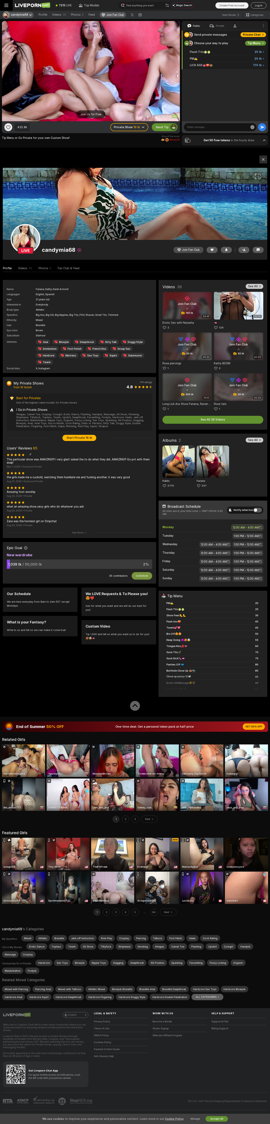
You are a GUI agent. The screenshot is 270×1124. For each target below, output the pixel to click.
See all (253, 286)
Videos (59, 14)
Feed (91, 14)
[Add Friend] (243, 250)
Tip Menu (254, 43)
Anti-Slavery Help (104, 1056)
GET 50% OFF (253, 726)
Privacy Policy (102, 1021)
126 (221, 327)
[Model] (263, 159)
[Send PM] (258, 250)
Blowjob (64, 342)
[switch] (257, 510)
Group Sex (123, 348)
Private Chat (252, 34)
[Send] (262, 127)
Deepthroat (87, 342)
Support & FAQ (219, 1021)
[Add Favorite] (8, 127)
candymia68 (12, 929)
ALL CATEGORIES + (207, 996)
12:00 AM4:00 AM (246, 527)
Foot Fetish (74, 348)
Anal (45, 342)
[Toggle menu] (6, 5)
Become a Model (162, 1021)
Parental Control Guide (107, 1049)
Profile (42, 14)
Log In (258, 5)
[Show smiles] (252, 127)
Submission (135, 355)
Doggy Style (135, 342)
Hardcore (48, 355)
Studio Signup (161, 1028)
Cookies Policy (102, 1042)
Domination (50, 348)
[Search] (167, 5)
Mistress (70, 355)
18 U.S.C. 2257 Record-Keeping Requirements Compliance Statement (227, 1101)
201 (204, 485)
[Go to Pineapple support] (62, 1101)
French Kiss (99, 348)
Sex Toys (92, 355)
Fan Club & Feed (68, 268)
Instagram (44, 368)
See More (77, 532)
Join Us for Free (90, 114)
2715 (170, 485)
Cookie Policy (174, 1118)
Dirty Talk (111, 342)
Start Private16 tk (79, 438)
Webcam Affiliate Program (167, 1035)
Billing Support (219, 1028)
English (72, 1014)
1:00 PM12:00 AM (246, 536)
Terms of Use (101, 1028)
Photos (77, 14)
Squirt (113, 355)
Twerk (47, 362)
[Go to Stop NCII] (81, 1101)
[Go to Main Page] (32, 5)
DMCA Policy (101, 1035)
